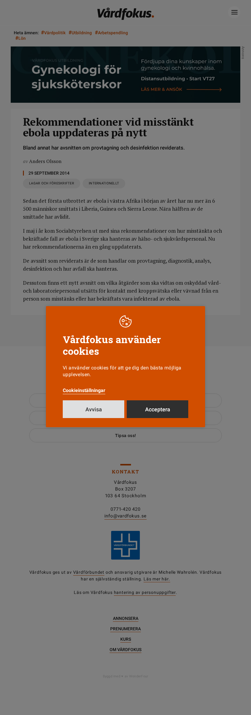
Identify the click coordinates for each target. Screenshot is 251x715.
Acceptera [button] (157, 409)
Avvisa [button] (93, 409)
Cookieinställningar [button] (84, 390)
